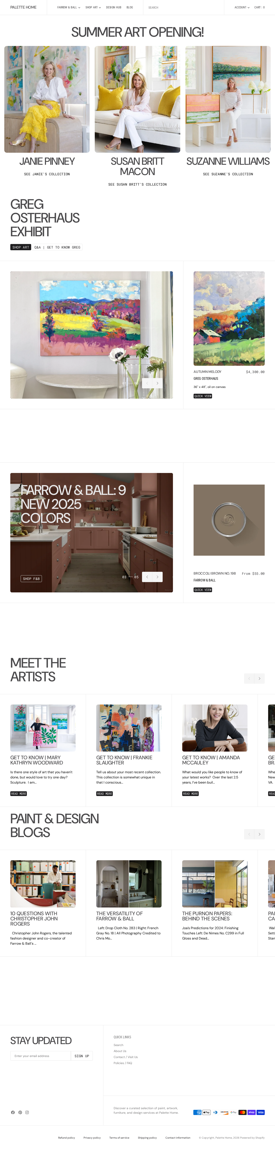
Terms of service (119, 1137)
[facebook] (12, 1112)
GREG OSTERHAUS (206, 379)
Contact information (177, 1137)
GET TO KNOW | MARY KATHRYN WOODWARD (36, 760)
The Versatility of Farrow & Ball (119, 916)
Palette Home (223, 1137)
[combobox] (183, 7)
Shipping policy (147, 1137)
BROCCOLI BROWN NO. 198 (215, 573)
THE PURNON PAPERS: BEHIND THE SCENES (207, 916)
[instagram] (27, 1112)
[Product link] (229, 318)
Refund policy (66, 1137)
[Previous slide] (147, 383)
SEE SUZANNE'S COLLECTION (228, 173)
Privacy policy (92, 1137)
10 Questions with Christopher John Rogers (34, 918)
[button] (242, 7)
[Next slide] (157, 383)
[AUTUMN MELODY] (229, 384)
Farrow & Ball (205, 580)
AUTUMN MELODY (208, 371)
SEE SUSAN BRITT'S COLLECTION (137, 184)
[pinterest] (20, 1112)
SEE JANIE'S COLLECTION (47, 173)
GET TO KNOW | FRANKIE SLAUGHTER (124, 760)
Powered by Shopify (252, 1137)
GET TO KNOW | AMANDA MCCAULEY (211, 760)
